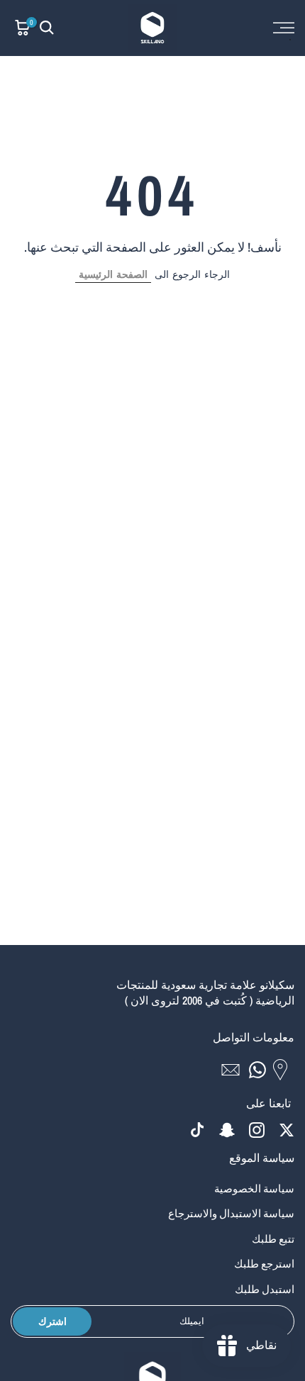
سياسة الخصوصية (254, 1188)
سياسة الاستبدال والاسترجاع (231, 1213)
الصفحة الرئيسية (113, 274)
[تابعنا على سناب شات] (227, 1130)
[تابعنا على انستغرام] (257, 1130)
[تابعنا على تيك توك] (197, 1130)
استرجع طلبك (264, 1263)
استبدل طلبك (264, 1289)
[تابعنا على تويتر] (286, 1130)
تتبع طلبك (273, 1238)
